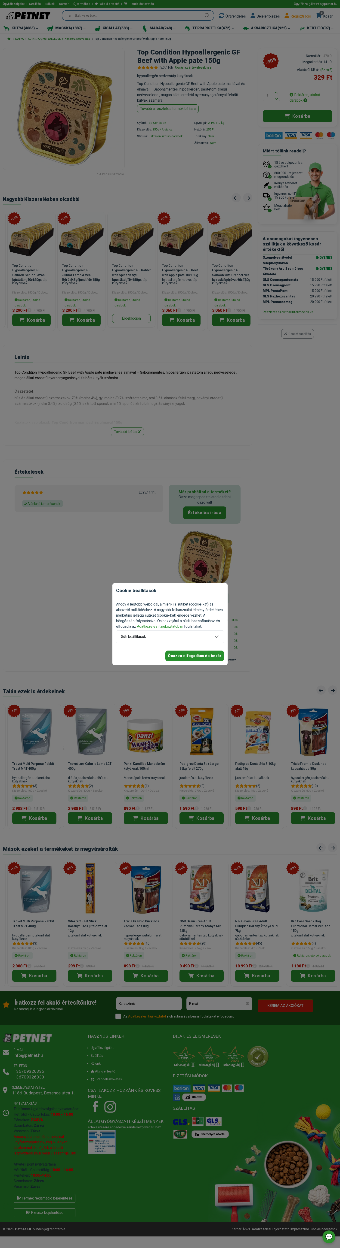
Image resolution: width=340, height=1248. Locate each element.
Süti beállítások (133, 636)
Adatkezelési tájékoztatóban (160, 626)
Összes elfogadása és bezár (194, 656)
